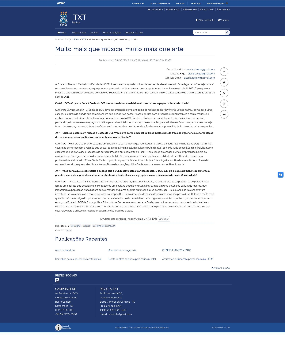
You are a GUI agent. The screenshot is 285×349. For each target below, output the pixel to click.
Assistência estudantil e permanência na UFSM (187, 258)
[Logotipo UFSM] (63, 18)
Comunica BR (138, 3)
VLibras (224, 20)
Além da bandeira (65, 250)
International (173, 9)
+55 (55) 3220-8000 (66, 314)
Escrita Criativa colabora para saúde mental (132, 258)
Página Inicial (79, 32)
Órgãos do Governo (216, 3)
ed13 (69, 230)
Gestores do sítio (134, 32)
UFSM (220, 327)
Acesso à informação (160, 3)
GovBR (61, 3)
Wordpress (163, 327)
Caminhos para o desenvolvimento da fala (78, 258)
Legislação (196, 3)
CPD (227, 327)
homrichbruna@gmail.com (200, 69)
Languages (156, 9)
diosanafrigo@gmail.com (201, 73)
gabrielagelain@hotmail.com (199, 77)
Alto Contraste (206, 20)
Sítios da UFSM (207, 9)
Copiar (166, 218)
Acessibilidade (190, 9)
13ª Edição (75, 226)
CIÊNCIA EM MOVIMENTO (176, 250)
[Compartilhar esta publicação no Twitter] (224, 82)
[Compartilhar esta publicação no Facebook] (224, 71)
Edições (86, 226)
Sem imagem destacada (104, 226)
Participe (180, 3)
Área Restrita (223, 9)
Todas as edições (111, 32)
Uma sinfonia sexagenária (122, 250)
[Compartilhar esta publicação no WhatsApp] (224, 93)
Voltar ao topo (222, 267)
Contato (94, 32)
